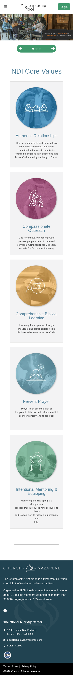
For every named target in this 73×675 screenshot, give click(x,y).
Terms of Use (10, 666)
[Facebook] (5, 610)
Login (64, 6)
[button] (6, 6)
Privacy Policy (29, 666)
